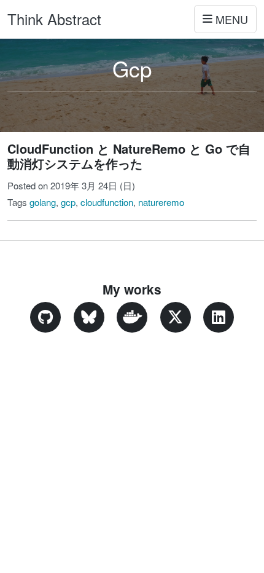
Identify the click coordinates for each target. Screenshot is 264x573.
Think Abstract (54, 19)
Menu (231, 19)
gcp (68, 202)
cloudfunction (106, 202)
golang (42, 202)
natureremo (161, 202)
